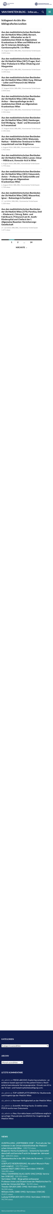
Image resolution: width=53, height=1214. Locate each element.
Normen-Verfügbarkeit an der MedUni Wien (32, 1100)
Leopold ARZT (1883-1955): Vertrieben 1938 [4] (22, 1168)
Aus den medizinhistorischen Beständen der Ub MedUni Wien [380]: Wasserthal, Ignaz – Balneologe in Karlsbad (20, 195)
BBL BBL (18, 51)
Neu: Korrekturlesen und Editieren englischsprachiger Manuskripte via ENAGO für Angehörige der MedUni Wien (26, 1116)
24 (31, 242)
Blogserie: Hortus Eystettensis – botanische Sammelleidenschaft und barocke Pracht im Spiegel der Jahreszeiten (25, 1153)
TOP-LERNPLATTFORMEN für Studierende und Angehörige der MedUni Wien (26, 1094)
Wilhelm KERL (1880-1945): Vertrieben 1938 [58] (23, 1191)
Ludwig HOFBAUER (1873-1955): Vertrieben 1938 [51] (25, 1197)
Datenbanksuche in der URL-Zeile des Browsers (22, 1158)
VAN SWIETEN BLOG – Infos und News (20, 11)
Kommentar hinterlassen (31, 51)
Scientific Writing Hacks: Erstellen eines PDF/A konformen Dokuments (24, 1106)
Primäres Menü (49, 11)
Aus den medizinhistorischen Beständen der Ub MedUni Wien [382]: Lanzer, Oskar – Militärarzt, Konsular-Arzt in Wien (21, 158)
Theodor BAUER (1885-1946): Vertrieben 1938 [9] (23, 1186)
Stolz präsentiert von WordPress (13, 1211)
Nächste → (21, 247)
